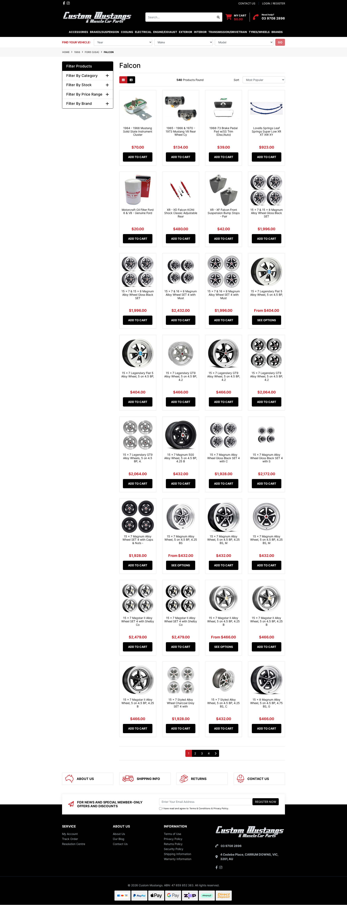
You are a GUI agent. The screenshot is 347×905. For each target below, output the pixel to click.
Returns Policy (173, 844)
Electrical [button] (143, 32)
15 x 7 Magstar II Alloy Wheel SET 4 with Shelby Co (137, 621)
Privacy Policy (220, 808)
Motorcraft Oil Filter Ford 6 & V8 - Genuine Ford (138, 211)
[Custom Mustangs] (97, 16)
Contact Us (120, 844)
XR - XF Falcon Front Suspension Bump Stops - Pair (224, 213)
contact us (246, 3)
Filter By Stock (79, 85)
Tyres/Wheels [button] (259, 32)
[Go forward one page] (215, 753)
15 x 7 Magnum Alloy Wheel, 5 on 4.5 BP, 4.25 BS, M (223, 540)
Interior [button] (200, 32)
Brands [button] (277, 32)
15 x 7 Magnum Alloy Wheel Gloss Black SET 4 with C (223, 458)
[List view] (131, 79)
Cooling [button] (127, 32)
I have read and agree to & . (195, 808)
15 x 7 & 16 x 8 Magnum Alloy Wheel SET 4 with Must (180, 294)
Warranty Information (177, 859)
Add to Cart (137, 157)
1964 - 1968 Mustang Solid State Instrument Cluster (137, 131)
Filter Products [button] (79, 66)
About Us (119, 834)
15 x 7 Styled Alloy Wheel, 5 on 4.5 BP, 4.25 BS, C (223, 703)
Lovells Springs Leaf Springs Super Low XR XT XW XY (266, 131)
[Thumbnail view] (123, 79)
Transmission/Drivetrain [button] (227, 32)
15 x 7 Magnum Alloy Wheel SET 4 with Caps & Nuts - (137, 540)
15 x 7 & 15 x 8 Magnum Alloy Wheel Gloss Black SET (266, 213)
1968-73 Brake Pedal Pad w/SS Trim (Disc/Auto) (223, 131)
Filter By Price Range (84, 94)
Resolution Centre (73, 844)
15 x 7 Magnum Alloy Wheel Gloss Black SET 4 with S (266, 458)
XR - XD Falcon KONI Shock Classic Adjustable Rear (180, 213)
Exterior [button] (185, 32)
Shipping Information (177, 854)
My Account (70, 834)
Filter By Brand (79, 103)
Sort (236, 80)
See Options (266, 320)
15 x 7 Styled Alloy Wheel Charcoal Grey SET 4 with (180, 703)
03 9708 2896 (273, 18)
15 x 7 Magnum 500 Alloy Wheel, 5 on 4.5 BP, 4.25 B (180, 458)
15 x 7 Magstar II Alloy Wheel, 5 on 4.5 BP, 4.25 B (223, 621)
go (280, 42)
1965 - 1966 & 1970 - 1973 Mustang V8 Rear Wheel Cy (181, 131)
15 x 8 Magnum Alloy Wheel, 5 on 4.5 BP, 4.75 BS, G (266, 703)
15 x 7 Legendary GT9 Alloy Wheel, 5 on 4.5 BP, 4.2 (180, 376)
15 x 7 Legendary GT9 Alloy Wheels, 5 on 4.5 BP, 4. (138, 458)
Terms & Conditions (199, 808)
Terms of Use (172, 834)
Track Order (70, 839)
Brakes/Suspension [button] (104, 32)
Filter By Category (82, 75)
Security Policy (173, 849)
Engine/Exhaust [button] (165, 32)
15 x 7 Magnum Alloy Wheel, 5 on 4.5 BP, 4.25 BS (180, 540)
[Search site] (218, 17)
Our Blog (118, 839)
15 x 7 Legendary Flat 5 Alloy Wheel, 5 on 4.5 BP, (266, 292)
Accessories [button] (78, 32)
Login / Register (273, 3)
